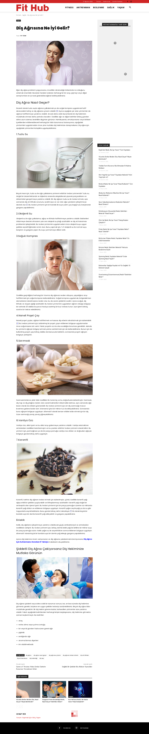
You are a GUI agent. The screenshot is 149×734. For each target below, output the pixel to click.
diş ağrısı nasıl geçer (40, 655)
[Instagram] (131, 1)
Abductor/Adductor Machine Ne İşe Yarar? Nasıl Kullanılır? (114, 194)
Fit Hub (18, 15)
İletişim (98, 1)
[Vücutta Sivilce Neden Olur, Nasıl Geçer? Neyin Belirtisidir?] (28, 689)
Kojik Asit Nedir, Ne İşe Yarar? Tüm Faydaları (114, 150)
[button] (130, 8)
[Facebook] (127, 1)
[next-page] (21, 706)
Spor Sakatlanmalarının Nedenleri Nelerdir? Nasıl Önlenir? (114, 203)
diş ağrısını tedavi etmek (70, 655)
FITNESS (69, 7)
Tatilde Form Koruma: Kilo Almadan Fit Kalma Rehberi (115, 167)
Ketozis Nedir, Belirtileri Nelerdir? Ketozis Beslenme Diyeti (113, 249)
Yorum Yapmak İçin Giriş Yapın (28, 718)
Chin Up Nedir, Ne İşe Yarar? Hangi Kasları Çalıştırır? (113, 221)
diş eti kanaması (22, 658)
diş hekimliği (33, 658)
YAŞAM (120, 7)
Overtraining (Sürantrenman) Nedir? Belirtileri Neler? (115, 276)
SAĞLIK (110, 7)
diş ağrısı (28, 655)
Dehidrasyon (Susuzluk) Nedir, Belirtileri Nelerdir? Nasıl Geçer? (113, 212)
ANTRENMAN (83, 7)
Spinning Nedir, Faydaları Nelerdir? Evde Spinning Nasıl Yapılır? (113, 258)
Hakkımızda (106, 1)
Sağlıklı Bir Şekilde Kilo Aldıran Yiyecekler (77, 667)
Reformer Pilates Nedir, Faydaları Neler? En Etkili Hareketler (114, 239)
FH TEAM (23, 35)
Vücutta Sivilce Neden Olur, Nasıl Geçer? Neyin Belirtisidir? (115, 158)
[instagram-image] (105, 33)
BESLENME (98, 7)
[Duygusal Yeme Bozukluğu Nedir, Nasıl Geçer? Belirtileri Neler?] (54, 689)
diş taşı (41, 658)
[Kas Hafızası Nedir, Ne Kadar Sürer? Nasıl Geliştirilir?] (80, 689)
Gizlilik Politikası (117, 1)
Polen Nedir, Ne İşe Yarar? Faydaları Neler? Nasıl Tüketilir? (114, 230)
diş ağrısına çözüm (55, 655)
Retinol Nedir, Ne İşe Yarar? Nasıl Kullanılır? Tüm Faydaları (116, 185)
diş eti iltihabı (84, 655)
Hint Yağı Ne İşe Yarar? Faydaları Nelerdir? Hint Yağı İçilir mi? (115, 176)
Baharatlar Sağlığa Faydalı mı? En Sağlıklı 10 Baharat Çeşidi (114, 267)
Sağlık (24, 15)
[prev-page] (17, 706)
